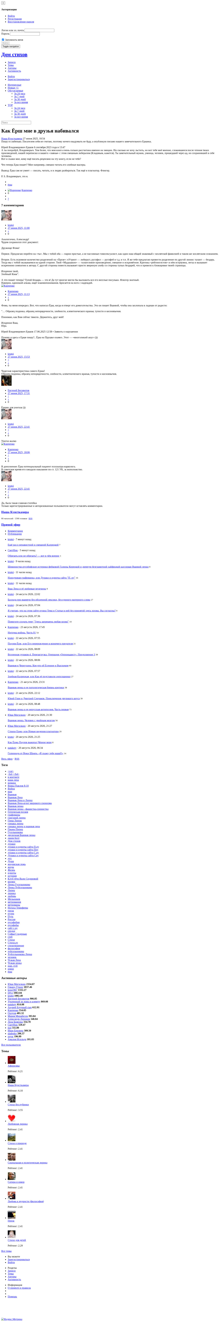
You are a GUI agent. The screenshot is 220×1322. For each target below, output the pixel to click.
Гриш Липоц (15, 820)
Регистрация (15, 18)
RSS (30, 518)
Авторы (12, 68)
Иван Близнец (15, 1030)
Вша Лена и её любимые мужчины (27, 588)
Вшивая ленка (15, 806)
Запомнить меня (14, 39)
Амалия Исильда (17, 1039)
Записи (12, 62)
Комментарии (15, 531)
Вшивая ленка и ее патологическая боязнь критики (36, 687)
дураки (11, 843)
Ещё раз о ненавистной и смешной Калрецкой (33, 544)
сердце (11, 931)
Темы (11, 65)
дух (10, 858)
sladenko (12, 1033)
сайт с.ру (13, 928)
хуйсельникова (16, 951)
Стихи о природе (17, 1143)
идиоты (12, 873)
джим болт (13, 838)
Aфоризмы (14, 1065)
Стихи (11, 939)
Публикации (15, 533)
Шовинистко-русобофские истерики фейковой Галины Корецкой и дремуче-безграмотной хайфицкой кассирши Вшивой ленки (78, 566)
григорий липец (17, 817)
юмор (11, 968)
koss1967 (12, 990)
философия (14, 948)
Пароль (5, 33)
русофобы (13, 925)
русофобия (13, 922)
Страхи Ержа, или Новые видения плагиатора (33, 731)
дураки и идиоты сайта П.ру (23, 846)
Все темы (6, 1251)
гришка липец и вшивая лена (24, 826)
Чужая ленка (15, 963)
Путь (10, 916)
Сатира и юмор (16, 1182)
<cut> (11, 771)
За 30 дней (20, 99)
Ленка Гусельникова (19, 884)
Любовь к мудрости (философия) (26, 1201)
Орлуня (12, 1013)
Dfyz (10, 992)
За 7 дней (19, 96)
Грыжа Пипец (15, 829)
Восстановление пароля (21, 21)
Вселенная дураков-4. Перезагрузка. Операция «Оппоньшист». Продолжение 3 (51, 654)
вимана (12, 782)
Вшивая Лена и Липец (20, 800)
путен (11, 913)
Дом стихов (14, 54)
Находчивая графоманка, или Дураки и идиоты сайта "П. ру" (41, 577)
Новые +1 (13, 87)
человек (12, 957)
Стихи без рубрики (18, 1104)
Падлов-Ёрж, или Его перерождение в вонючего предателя (40, 643)
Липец (11, 890)
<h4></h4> (13, 774)
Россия (11, 919)
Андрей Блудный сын (20, 1007)
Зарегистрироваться (19, 79)
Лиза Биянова (15, 1022)
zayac (11, 1036)
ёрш (10, 184)
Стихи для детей (17, 1240)
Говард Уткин (15, 987)
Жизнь (11, 870)
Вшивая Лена (15, 797)
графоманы (14, 814)
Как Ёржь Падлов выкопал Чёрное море (30, 742)
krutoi (11, 225)
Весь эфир (7, 758)
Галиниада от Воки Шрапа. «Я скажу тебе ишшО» (35, 753)
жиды (11, 867)
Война (11, 788)
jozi (9, 1027)
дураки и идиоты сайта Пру (23, 849)
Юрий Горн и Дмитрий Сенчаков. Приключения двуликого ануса (44, 698)
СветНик (13, 550)
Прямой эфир (10, 524)
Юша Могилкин (17, 715)
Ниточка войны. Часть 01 (22, 632)
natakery (12, 747)
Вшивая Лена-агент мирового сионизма (30, 803)
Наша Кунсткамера (11, 138)
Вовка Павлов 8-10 (18, 785)
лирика (12, 893)
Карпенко (27, 190)
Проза (11, 1220)
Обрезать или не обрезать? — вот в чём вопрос (33, 555)
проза (11, 910)
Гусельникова (15, 832)
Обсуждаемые (15, 90)
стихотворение (16, 945)
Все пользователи (11, 1044)
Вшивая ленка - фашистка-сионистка (28, 809)
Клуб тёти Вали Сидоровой (23, 878)
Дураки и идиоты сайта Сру (23, 855)
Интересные (14, 84)
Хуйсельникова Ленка (20, 954)
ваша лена (13, 780)
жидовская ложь (17, 864)
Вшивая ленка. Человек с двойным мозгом (31, 720)
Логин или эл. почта (12, 30)
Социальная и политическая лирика (27, 1162)
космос (11, 881)
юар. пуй (13, 966)
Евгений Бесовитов (18, 390)
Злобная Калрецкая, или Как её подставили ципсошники (39, 676)
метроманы (14, 904)
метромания (14, 902)
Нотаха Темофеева (18, 907)
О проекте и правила (19, 1287)
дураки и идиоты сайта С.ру (23, 852)
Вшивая (12, 794)
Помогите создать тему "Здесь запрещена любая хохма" (38, 621)
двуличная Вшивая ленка (21, 835)
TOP (10, 105)
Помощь (12, 1296)
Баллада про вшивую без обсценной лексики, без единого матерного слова (49, 599)
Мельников (14, 899)
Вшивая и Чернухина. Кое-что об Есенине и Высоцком (38, 665)
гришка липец (15, 823)
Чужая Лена (14, 960)
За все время (21, 102)
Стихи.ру (13, 942)
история (12, 875)
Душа (11, 861)
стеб (10, 936)
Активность (14, 71)
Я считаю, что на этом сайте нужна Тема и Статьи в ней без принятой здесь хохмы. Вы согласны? (62, 610)
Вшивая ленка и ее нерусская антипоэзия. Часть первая (38, 709)
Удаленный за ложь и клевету (24, 1001)
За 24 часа (19, 93)
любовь (12, 896)
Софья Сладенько (17, 934)
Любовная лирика (18, 1124)
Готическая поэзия (18, 812)
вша (10, 791)
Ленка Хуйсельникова (20, 887)
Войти (11, 16)
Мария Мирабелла (18, 1016)
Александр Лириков (19, 1019)
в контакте (13, 777)
